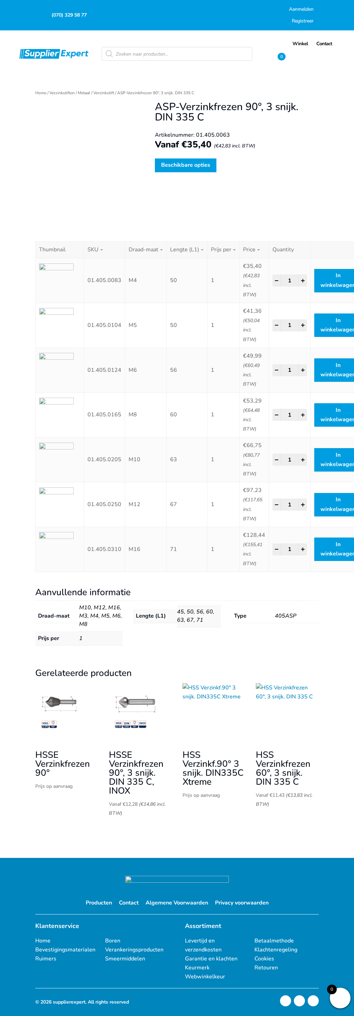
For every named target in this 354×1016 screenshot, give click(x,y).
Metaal (84, 93)
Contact (129, 903)
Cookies (264, 958)
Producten (99, 903)
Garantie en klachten (211, 958)
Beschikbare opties (185, 165)
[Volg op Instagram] (285, 1000)
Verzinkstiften (62, 93)
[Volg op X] (299, 1000)
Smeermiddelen (125, 958)
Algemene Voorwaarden (177, 903)
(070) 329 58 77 (69, 15)
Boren (112, 941)
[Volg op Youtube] (313, 1000)
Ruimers (45, 958)
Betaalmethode (274, 941)
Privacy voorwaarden (242, 903)
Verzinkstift (103, 93)
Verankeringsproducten (134, 950)
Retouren (266, 967)
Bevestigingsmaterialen (65, 950)
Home (40, 93)
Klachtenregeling (275, 950)
